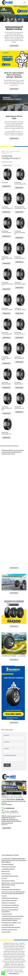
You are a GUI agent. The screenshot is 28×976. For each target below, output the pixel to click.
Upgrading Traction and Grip (9, 929)
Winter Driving (5, 871)
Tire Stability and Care (8, 925)
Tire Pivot (4, 878)
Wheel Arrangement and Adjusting (11, 889)
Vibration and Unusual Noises (10, 898)
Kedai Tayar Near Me (7, 823)
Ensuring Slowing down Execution (11, 927)
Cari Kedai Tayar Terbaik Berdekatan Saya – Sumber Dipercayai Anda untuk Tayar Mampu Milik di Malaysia (14, 860)
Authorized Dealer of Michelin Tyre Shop (14, 28)
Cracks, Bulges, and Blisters (9, 900)
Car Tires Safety (6, 932)
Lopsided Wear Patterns (8, 869)
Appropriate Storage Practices (10, 876)
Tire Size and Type (7, 914)
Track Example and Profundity (10, 907)
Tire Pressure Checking (8, 880)
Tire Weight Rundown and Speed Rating (12, 916)
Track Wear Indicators (7, 864)
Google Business (13, 819)
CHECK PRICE (14, 46)
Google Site (11, 817)
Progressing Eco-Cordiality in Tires (11, 922)
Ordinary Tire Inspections (9, 902)
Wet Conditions (6, 887)
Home (3, 151)
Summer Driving (6, 873)
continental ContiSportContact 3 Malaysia (9, 445)
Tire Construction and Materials (10, 905)
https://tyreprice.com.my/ (14, 816)
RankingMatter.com (14, 973)
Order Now (6, 186)
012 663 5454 (20, 799)
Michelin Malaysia (16, 821)
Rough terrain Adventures (9, 866)
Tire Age (4, 896)
